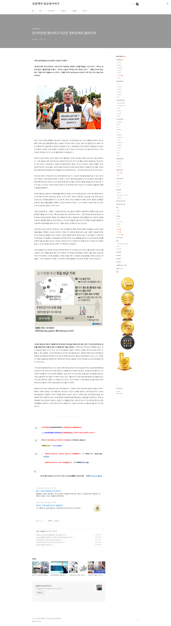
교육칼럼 (119, 122)
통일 (117, 272)
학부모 (118, 124)
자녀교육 (119, 113)
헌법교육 (119, 249)
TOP (137, 619)
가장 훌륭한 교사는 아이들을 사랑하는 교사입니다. (48, 588)
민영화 (118, 224)
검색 (132, 3)
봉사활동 (119, 135)
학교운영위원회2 (121, 105)
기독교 (118, 210)
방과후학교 (120, 142)
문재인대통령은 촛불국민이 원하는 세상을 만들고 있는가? (54, 537)
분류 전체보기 (120, 56)
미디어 (118, 227)
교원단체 (118, 170)
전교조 (119, 173)
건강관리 (118, 259)
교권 (118, 150)
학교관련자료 (119, 159)
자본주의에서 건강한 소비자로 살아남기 (48, 540)
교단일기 (119, 148)
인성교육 (119, 184)
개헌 (118, 246)
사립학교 (119, 145)
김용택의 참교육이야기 (45, 3)
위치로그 (63, 11)
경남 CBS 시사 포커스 (122, 195)
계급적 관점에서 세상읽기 (44, 544)
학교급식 (119, 89)
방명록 (74, 11)
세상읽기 (42, 531)
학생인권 (119, 94)
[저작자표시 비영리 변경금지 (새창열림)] (56, 521)
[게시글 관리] (43, 520)
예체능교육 (120, 137)
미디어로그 (51, 11)
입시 (118, 97)
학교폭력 (119, 86)
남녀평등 (119, 92)
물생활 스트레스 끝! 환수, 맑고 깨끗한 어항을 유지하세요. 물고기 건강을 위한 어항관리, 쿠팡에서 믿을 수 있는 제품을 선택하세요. (68, 495)
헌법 (117, 241)
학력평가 (119, 130)
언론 (118, 155)
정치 (37, 531)
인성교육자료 (119, 178)
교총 (118, 175)
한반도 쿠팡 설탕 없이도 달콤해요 (49, 505)
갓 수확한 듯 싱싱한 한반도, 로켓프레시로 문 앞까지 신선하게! (58, 508)
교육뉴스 (119, 192)
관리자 (85, 11)
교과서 (118, 140)
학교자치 (119, 73)
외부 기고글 (119, 238)
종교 (117, 207)
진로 (118, 186)
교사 (118, 127)
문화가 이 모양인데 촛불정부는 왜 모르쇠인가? (50, 535)
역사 (118, 232)
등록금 (118, 116)
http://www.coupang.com (44, 488)
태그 (40, 11)
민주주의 (118, 262)
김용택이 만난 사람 (121, 265)
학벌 (118, 153)
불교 (118, 213)
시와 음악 (118, 252)
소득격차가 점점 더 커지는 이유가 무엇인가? (50, 542)
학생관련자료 (119, 81)
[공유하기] (40, 520)
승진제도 (119, 62)
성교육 (118, 78)
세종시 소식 (119, 268)
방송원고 (119, 198)
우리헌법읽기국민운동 (122, 244)
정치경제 (118, 255)
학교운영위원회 (121, 103)
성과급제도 (120, 68)
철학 (118, 181)
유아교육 (119, 164)
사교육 (118, 108)
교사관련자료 (119, 119)
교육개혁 (119, 75)
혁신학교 (119, 70)
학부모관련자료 (120, 100)
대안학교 (119, 167)
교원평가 (119, 65)
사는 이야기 (120, 221)
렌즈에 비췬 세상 (120, 204)
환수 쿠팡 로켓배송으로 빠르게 (48, 491)
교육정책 (118, 60)
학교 (118, 132)
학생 (118, 84)
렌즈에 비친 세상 (120, 201)
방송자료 (118, 190)
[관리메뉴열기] (167, 3)
